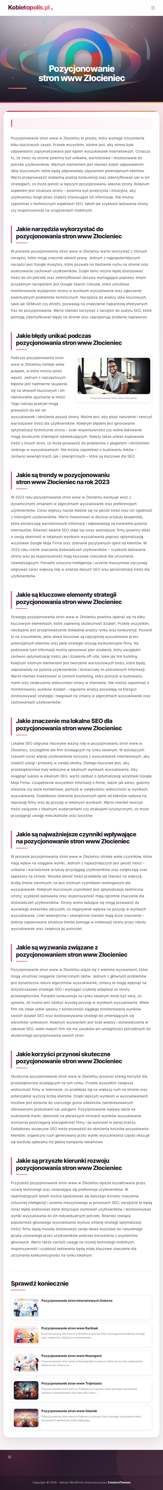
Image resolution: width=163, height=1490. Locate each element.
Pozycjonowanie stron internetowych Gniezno (76, 1301)
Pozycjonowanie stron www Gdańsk (69, 1411)
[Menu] (153, 8)
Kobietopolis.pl (28, 7)
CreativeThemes (119, 1482)
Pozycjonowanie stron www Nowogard (71, 1356)
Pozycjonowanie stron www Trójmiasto (71, 1383)
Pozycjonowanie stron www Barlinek (69, 1328)
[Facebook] (9, 1457)
